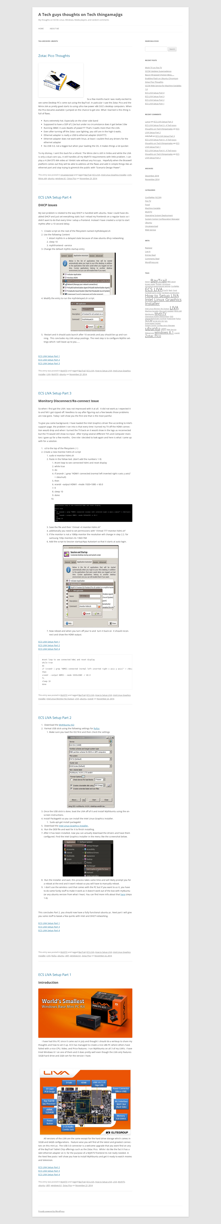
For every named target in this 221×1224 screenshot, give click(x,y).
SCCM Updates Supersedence (158, 71)
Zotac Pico (71, 178)
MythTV (64, 370)
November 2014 (152, 179)
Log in (147, 251)
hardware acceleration (170, 293)
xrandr (90, 698)
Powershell (171, 319)
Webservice (149, 333)
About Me (54, 28)
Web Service (150, 229)
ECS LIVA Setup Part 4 (54, 197)
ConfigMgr (175, 286)
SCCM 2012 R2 (158, 321)
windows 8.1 (60, 178)
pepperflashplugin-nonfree (155, 319)
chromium (166, 284)
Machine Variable (152, 208)
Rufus (97, 728)
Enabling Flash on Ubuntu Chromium (161, 78)
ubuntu (51, 178)
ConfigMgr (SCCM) (153, 197)
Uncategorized (66, 174)
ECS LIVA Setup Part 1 (49, 356)
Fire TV (148, 201)
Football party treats (153, 293)
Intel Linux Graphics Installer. (74, 825)
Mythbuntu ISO (66, 724)
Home (41, 28)
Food (147, 204)
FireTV (165, 290)
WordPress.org (151, 262)
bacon (147, 282)
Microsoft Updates (166, 311)
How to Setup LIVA (103, 370)
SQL (166, 321)
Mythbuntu (149, 314)
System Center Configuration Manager (162, 219)
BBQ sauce (171, 282)
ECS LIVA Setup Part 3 (49, 363)
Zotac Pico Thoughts (54, 55)
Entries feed (150, 255)
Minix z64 (42, 178)
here (123, 894)
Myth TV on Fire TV (153, 67)
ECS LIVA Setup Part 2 (49, 359)
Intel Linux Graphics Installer (113, 174)
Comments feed (152, 258)
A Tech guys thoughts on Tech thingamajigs (80, 14)
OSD (171, 316)
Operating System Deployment (159, 215)
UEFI (67, 955)
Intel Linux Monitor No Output (60, 698)
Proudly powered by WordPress (51, 1211)
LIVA (129, 174)
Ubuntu (148, 222)
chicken (159, 284)
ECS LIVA (96, 174)
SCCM (148, 320)
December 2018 (152, 175)
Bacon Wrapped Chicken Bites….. (159, 74)
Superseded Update (153, 323)
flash (170, 290)
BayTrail (87, 174)
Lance (147, 121)
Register (148, 247)
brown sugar (150, 284)
